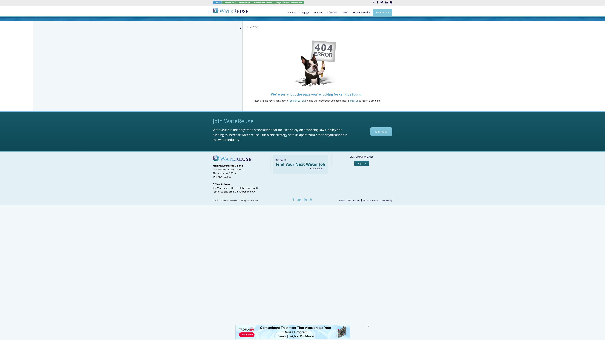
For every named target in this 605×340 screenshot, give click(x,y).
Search (373, 2)
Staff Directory (353, 200)
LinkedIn (386, 2)
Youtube (391, 2)
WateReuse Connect (263, 2)
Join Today (381, 131)
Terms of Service (370, 200)
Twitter (381, 2)
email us (353, 100)
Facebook (377, 2)
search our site (298, 100)
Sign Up (362, 163)
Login (217, 2)
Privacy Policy (386, 200)
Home (249, 27)
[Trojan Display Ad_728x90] (293, 338)
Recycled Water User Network (289, 2)
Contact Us (229, 2)
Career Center (244, 2)
